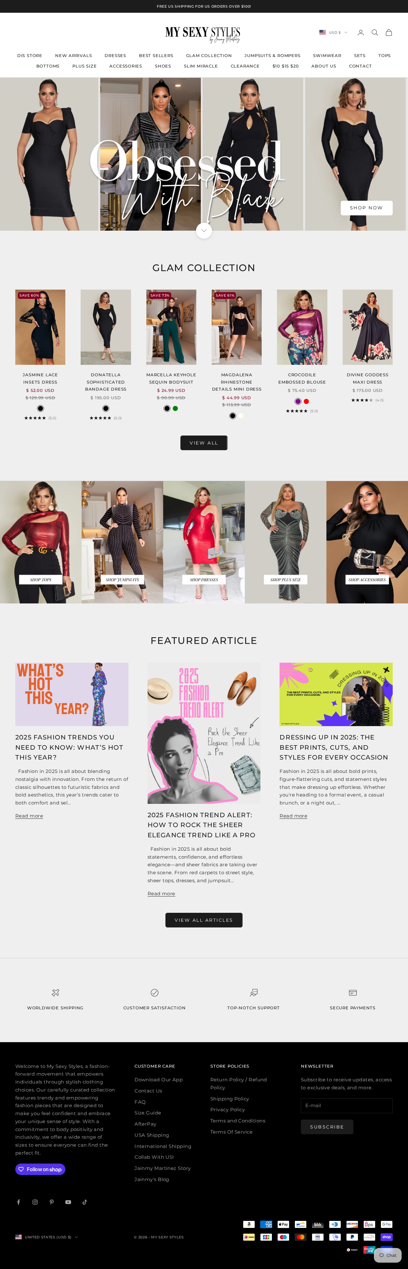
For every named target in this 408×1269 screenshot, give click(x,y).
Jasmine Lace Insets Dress (40, 378)
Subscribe (327, 1127)
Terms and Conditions (237, 1121)
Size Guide (148, 1113)
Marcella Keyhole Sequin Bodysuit (171, 378)
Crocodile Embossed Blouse (302, 378)
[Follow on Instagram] (35, 1202)
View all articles (204, 920)
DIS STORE (29, 55)
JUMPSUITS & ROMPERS (272, 55)
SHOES (163, 65)
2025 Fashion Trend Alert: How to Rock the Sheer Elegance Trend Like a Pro (202, 825)
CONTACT (360, 65)
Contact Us (148, 1091)
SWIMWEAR (327, 55)
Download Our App (159, 1080)
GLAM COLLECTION (209, 55)
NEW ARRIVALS (73, 55)
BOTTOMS (48, 65)
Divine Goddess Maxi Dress (368, 378)
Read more (29, 816)
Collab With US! (154, 1157)
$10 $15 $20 (286, 65)
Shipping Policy (229, 1099)
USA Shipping (152, 1135)
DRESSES (115, 55)
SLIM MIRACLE (201, 65)
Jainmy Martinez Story (163, 1168)
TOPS (384, 55)
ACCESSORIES (125, 65)
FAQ (140, 1102)
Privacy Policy (227, 1110)
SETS (360, 55)
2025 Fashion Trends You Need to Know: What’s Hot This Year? (69, 747)
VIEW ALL (204, 443)
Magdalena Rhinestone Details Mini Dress (237, 382)
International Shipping (163, 1146)
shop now (366, 208)
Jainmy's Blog (152, 1179)
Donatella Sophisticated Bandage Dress (106, 382)
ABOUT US (323, 65)
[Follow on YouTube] (68, 1202)
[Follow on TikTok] (85, 1202)
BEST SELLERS (156, 55)
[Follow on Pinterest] (51, 1202)
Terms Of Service (231, 1132)
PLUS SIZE (84, 65)
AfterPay (146, 1124)
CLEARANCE (245, 65)
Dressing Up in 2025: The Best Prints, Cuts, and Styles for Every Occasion (334, 747)
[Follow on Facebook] (18, 1202)
